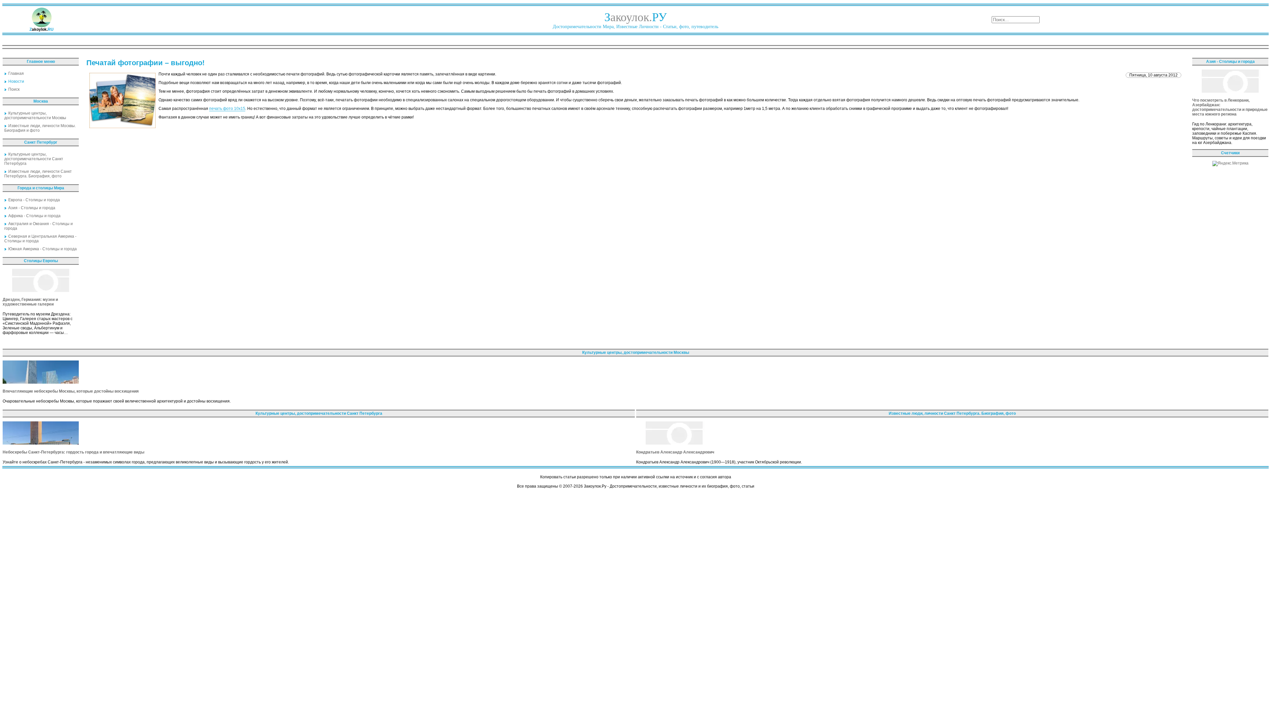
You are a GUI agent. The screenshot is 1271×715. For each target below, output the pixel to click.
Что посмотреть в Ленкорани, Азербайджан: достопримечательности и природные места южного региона (1230, 107)
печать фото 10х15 (227, 108)
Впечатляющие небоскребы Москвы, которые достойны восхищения (71, 391)
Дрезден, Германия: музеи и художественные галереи (30, 302)
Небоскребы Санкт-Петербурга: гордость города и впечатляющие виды (73, 452)
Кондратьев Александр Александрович (675, 452)
